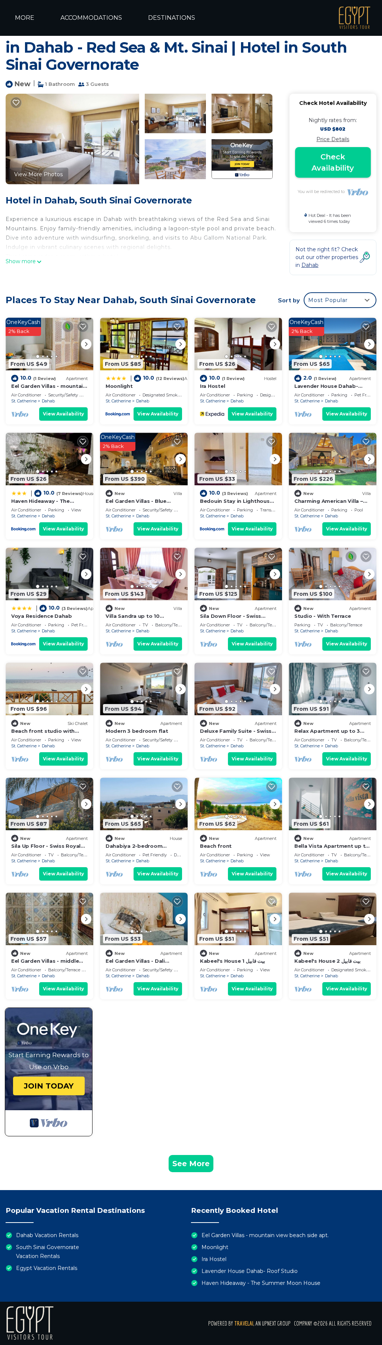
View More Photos (38, 174)
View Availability (63, 414)
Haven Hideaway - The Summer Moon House (260, 1283)
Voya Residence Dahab (41, 616)
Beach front (216, 846)
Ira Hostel (212, 386)
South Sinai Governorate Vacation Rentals (47, 1252)
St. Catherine (24, 401)
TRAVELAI (243, 1323)
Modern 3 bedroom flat (137, 731)
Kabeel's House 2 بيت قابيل (327, 961)
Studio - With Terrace (322, 616)
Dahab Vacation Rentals (47, 1235)
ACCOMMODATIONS (91, 17)
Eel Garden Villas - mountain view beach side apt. (265, 1235)
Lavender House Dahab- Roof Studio (249, 1271)
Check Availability (332, 162)
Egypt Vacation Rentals (46, 1268)
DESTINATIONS (171, 17)
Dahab (48, 401)
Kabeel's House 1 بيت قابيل (232, 961)
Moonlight (119, 386)
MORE (24, 17)
